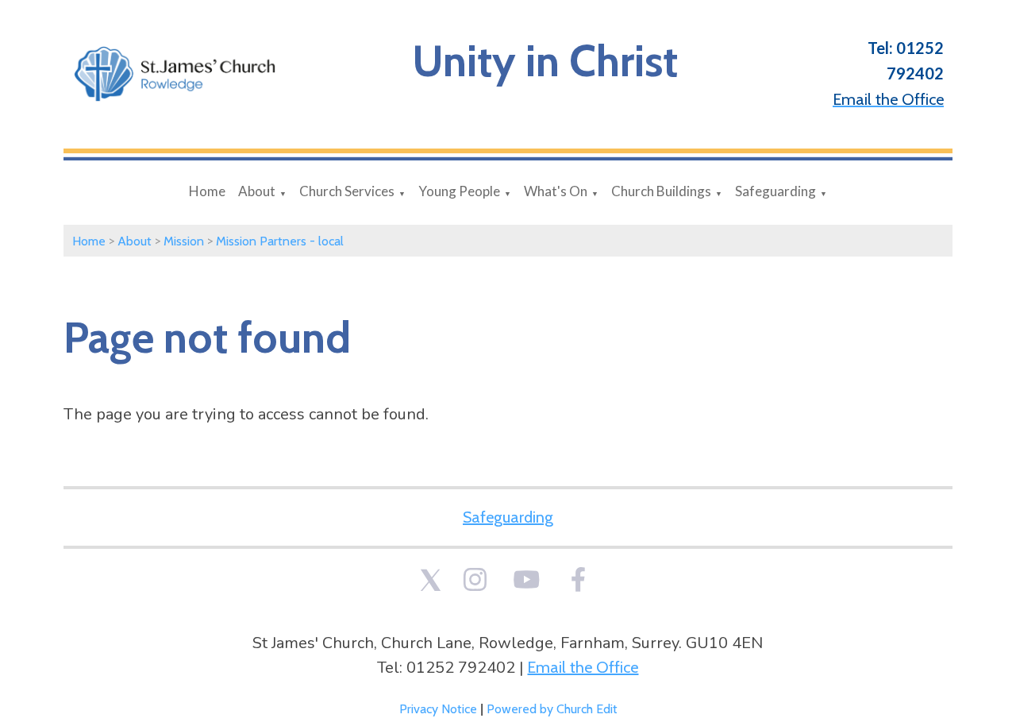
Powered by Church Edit (552, 708)
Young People (459, 191)
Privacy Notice (438, 708)
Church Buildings (661, 191)
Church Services (346, 191)
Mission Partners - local (280, 241)
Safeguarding (775, 191)
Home (207, 191)
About (256, 191)
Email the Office (582, 667)
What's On (555, 191)
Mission (184, 241)
